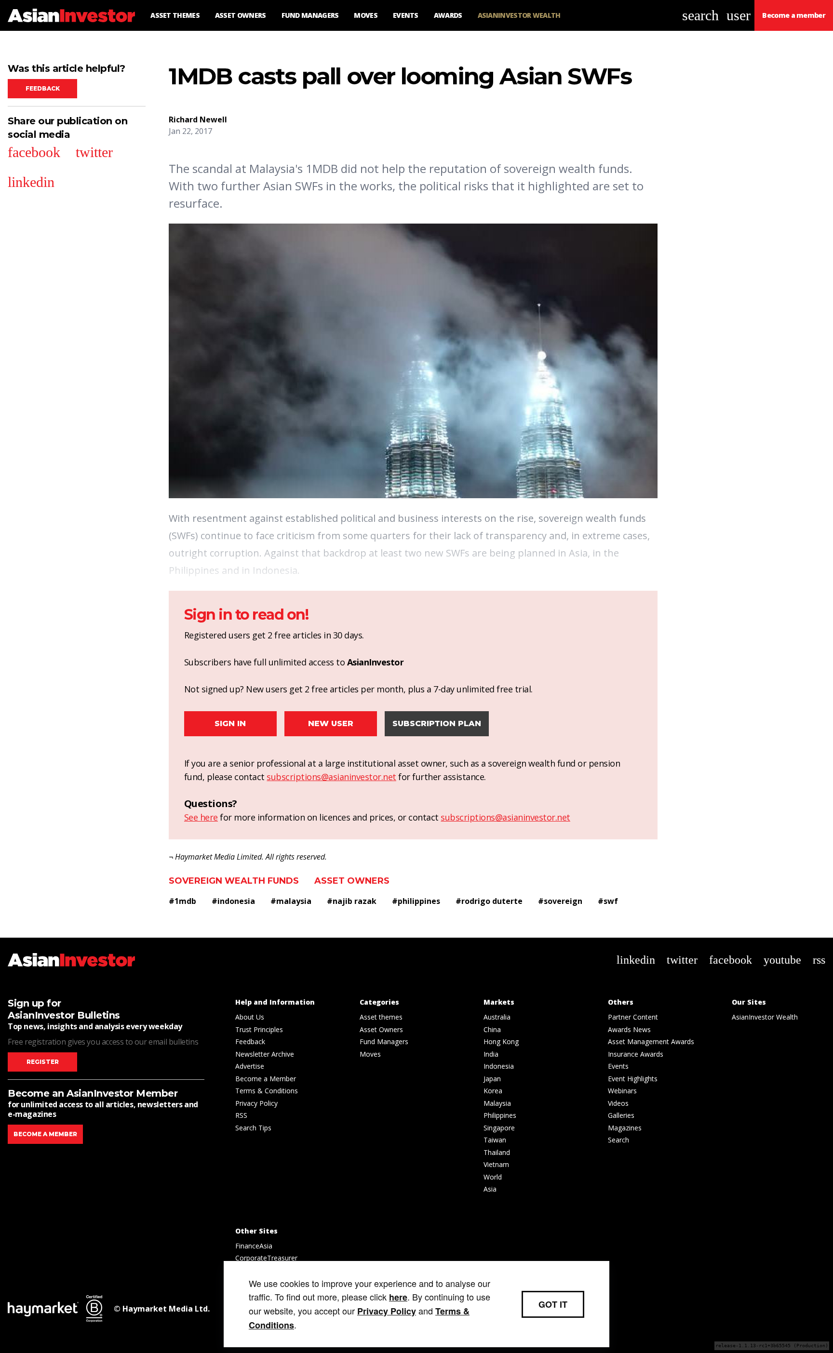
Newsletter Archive (264, 1054)
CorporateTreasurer (266, 1257)
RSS (241, 1115)
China (492, 1029)
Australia (497, 1016)
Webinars (622, 1090)
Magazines (625, 1127)
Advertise (249, 1066)
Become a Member (265, 1078)
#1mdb (182, 901)
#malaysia (290, 901)
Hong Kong (501, 1041)
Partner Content (633, 1016)
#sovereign (560, 901)
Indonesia (499, 1066)
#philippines (416, 901)
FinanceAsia (253, 1245)
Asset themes (381, 1016)
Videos (618, 1103)
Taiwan (495, 1139)
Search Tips (253, 1127)
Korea (493, 1090)
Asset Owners (352, 880)
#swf (608, 901)
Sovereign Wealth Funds (234, 880)
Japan (492, 1078)
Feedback (43, 88)
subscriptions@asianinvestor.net (331, 777)
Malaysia (497, 1103)
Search (618, 1139)
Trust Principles (259, 1029)
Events (618, 1066)
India (491, 1054)
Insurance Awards (635, 1054)
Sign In (230, 723)
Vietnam (496, 1164)
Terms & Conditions (266, 1090)
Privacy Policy (256, 1103)
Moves (370, 1054)
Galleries (621, 1115)
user (738, 15)
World (493, 1176)
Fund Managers (384, 1041)
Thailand (497, 1152)
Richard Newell (198, 119)
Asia (490, 1189)
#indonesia (233, 901)
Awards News (629, 1029)
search (700, 15)
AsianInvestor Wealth (765, 1016)
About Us (249, 1016)
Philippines (500, 1115)
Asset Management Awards (651, 1041)
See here (201, 817)
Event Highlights (633, 1078)
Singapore (499, 1127)
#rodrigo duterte (489, 901)
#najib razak (351, 901)
